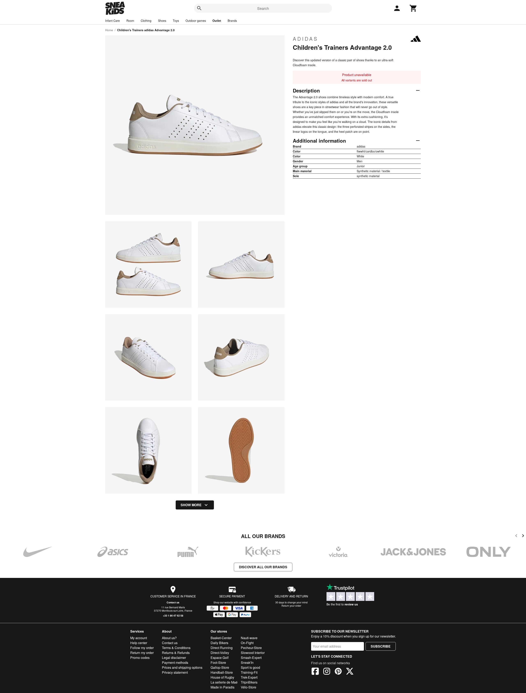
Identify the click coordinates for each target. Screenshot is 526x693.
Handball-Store (222, 672)
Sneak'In (247, 662)
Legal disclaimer (174, 657)
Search (263, 8)
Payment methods (175, 662)
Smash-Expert (251, 657)
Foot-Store (218, 662)
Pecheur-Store (251, 647)
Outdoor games (196, 20)
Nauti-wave (249, 637)
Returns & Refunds (176, 652)
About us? (169, 637)
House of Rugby (222, 677)
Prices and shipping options (182, 667)
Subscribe (381, 646)
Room (130, 20)
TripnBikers (249, 682)
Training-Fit (249, 672)
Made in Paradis (222, 687)
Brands (232, 20)
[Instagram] (327, 672)
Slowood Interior (253, 652)
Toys (176, 20)
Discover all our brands (263, 567)
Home (109, 30)
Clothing (146, 20)
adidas (305, 38)
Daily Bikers (219, 642)
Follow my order (142, 647)
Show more (191, 504)
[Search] (199, 8)
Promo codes (140, 657)
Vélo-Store (248, 687)
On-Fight (247, 642)
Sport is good (250, 667)
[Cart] (413, 8)
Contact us (173, 602)
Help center (138, 642)
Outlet (216, 20)
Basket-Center (221, 637)
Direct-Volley (220, 652)
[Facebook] (315, 672)
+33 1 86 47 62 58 (173, 615)
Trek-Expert (249, 677)
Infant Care (112, 20)
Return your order (291, 605)
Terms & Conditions (176, 647)
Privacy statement (175, 672)
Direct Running (222, 647)
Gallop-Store (220, 667)
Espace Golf (219, 657)
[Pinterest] (338, 672)
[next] (523, 536)
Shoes (162, 20)
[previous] (516, 536)
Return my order (142, 652)
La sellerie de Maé (224, 682)
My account (138, 637)
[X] (350, 672)
